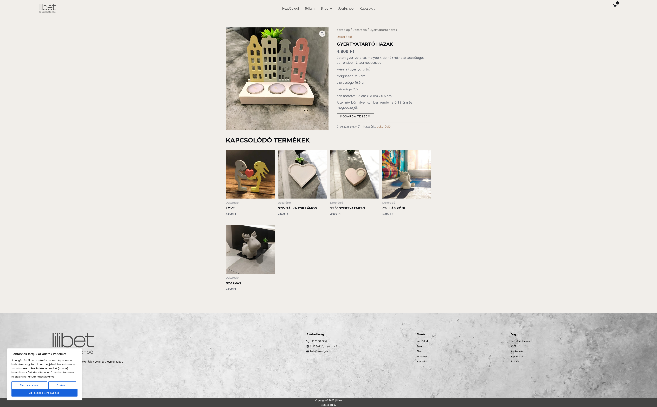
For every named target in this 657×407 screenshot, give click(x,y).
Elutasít (62, 385)
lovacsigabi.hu (328, 404)
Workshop (345, 8)
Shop (324, 8)
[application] (330, 8)
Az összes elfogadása (44, 392)
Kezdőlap (343, 30)
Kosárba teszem (355, 116)
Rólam (310, 8)
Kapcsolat (367, 8)
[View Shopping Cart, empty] (615, 6)
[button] (322, 34)
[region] (44, 374)
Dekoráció (360, 30)
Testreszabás (29, 385)
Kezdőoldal (290, 8)
